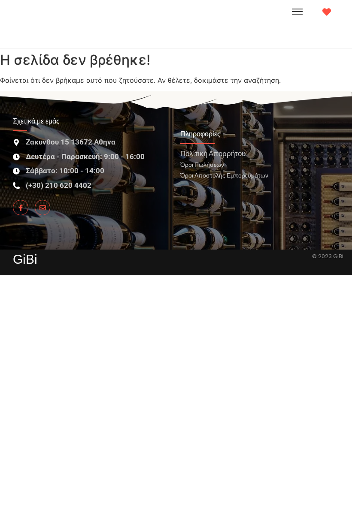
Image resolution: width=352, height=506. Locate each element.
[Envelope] (42, 207)
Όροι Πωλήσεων (202, 164)
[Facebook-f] (20, 207)
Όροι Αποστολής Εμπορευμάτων (224, 175)
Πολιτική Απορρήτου (213, 153)
